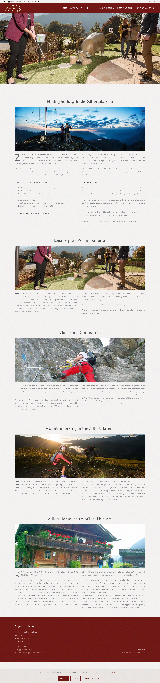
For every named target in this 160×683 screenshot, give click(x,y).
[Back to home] (13, 8)
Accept (63, 678)
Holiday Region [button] (105, 8)
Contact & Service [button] (145, 8)
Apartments (77, 8)
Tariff (90, 8)
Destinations (124, 8)
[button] (5, 77)
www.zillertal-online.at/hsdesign (133, 652)
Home (64, 8)
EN (154, 2)
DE (150, 2)
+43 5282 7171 (36, 2)
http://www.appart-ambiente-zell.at (31, 652)
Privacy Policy (114, 672)
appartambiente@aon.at (16, 2)
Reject (75, 678)
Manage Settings (92, 678)
